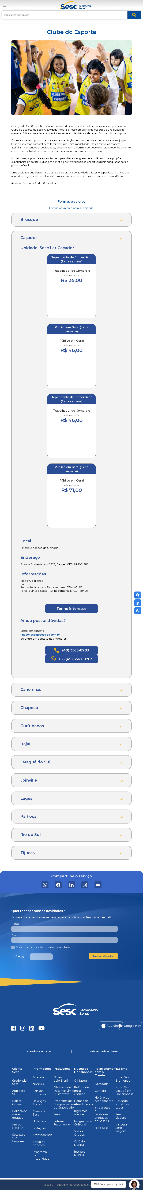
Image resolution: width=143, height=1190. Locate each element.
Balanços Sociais (39, 1102)
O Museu (80, 1080)
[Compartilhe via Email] (98, 884)
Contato (100, 1090)
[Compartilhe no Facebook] (58, 884)
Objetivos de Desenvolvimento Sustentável (66, 1091)
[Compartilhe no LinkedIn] (71, 884)
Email (14, 935)
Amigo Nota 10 (17, 1126)
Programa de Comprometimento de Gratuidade (67, 1104)
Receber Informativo (103, 956)
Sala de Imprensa (39, 1092)
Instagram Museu (81, 1153)
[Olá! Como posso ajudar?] (134, 1185)
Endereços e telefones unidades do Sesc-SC (102, 1114)
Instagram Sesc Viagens (122, 1128)
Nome (15, 923)
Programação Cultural (83, 1123)
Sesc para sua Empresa (18, 1138)
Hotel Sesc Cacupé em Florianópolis (124, 1091)
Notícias (38, 1084)
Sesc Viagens (120, 1116)
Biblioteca (40, 1121)
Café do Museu (79, 1143)
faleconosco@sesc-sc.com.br (40, 634)
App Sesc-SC (19, 1092)
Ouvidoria (101, 1084)
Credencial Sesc (19, 1082)
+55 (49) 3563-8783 (75, 659)
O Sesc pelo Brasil (61, 1079)
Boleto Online (17, 1102)
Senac (58, 1114)
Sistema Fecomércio (62, 1123)
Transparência (42, 1135)
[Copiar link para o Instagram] (84, 884)
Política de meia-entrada (19, 1114)
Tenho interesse (71, 609)
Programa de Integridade (41, 1155)
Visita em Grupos (80, 1133)
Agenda (38, 1077)
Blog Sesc (101, 1128)
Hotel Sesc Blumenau (123, 1079)
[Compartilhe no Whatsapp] (45, 884)
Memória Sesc (39, 1113)
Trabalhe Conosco (39, 1143)
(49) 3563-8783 (75, 650)
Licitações (39, 1128)
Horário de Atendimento (83, 1102)
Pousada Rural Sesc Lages (122, 1104)
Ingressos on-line (80, 1112)
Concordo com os (43, 947)
